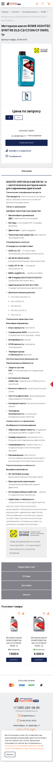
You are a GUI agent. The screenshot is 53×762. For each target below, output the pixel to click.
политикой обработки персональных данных (24, 748)
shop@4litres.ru (28, 715)
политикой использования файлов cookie (23, 745)
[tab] (26, 171)
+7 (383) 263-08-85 (26, 708)
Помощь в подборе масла (26, 711)
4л (19, 117)
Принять (10, 754)
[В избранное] (19, 613)
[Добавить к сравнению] (23, 613)
